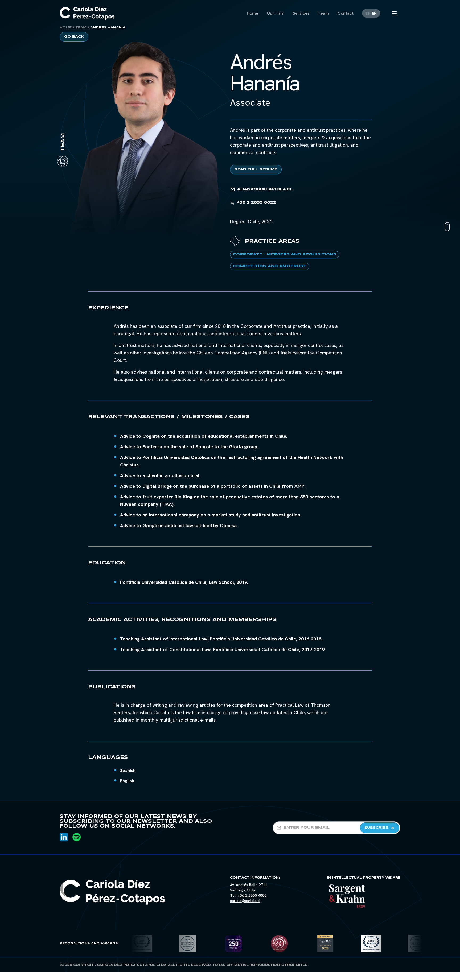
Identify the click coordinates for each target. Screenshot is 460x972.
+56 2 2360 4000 (251, 895)
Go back (74, 36)
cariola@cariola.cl (245, 900)
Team (81, 27)
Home (66, 27)
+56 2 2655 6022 (256, 202)
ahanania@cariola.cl (265, 189)
